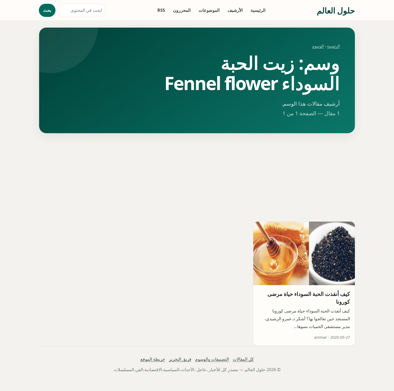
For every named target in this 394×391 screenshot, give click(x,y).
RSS (161, 10)
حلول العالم (336, 10)
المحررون (182, 10)
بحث (47, 10)
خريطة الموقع (152, 359)
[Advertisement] (197, 177)
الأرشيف (235, 10)
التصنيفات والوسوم (212, 359)
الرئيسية (258, 10)
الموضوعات (209, 10)
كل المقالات (243, 359)
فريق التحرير (180, 359)
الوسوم (318, 46)
